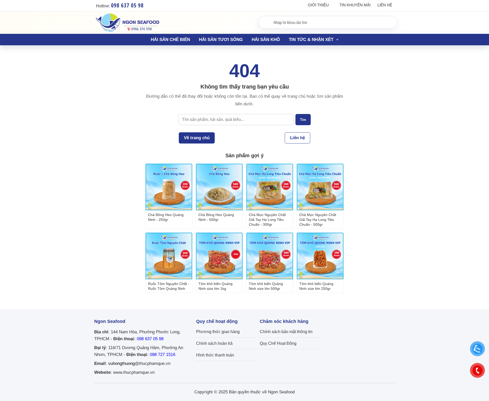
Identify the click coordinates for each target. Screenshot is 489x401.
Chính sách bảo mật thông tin (286, 332)
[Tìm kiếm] (264, 21)
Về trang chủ (197, 137)
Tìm (303, 120)
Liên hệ (384, 5)
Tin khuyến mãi (355, 5)
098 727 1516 (162, 354)
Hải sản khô (266, 39)
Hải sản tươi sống (221, 39)
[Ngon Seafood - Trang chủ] (127, 32)
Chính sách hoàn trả (214, 343)
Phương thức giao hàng (218, 332)
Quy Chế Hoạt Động (278, 343)
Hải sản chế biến (170, 39)
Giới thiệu (318, 5)
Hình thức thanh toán (215, 355)
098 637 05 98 (150, 338)
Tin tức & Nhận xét (312, 39)
